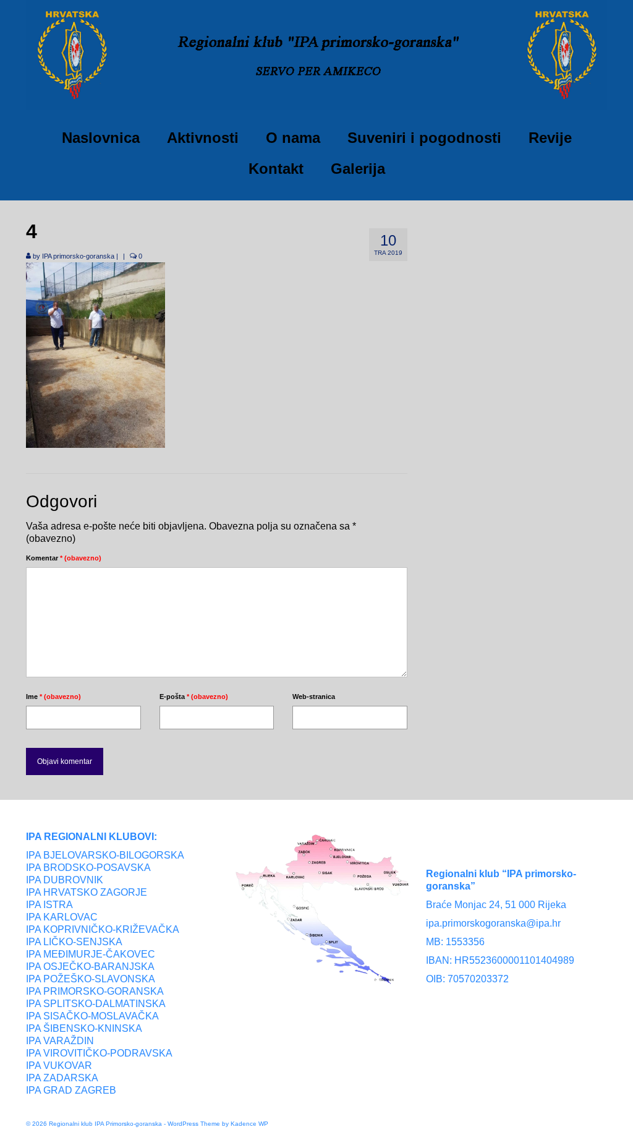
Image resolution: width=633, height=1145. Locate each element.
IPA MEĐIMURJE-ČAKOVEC (90, 954)
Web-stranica (313, 696)
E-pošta (193, 696)
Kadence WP (249, 1123)
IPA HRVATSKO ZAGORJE (86, 892)
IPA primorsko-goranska (78, 256)
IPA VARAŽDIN (60, 1041)
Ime (53, 696)
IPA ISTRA (49, 904)
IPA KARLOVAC (62, 917)
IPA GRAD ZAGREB (71, 1090)
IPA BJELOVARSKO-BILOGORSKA (105, 855)
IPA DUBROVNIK (64, 880)
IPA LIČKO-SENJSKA (74, 942)
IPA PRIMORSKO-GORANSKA (95, 991)
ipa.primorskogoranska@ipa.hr (493, 923)
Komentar (63, 558)
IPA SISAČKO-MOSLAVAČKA (92, 1016)
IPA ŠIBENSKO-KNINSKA (84, 1028)
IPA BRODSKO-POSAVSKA (88, 867)
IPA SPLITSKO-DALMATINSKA (96, 1003)
